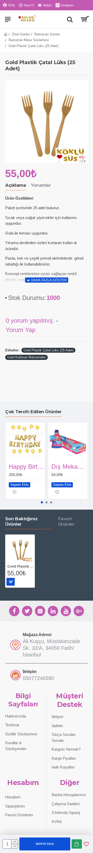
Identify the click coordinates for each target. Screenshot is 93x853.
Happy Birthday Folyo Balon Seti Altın (26, 466)
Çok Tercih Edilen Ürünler (33, 411)
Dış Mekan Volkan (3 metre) (68, 466)
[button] (42, 502)
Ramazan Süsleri (47, 34)
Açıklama (15, 185)
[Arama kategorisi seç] (69, 19)
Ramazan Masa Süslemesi (29, 40)
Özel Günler (21, 34)
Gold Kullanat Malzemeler (26, 357)
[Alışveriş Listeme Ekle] (86, 844)
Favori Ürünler (66, 521)
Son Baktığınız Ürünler (21, 521)
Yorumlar (41, 185)
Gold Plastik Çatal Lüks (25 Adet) (48, 350)
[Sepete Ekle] (10, 582)
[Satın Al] (77, 844)
